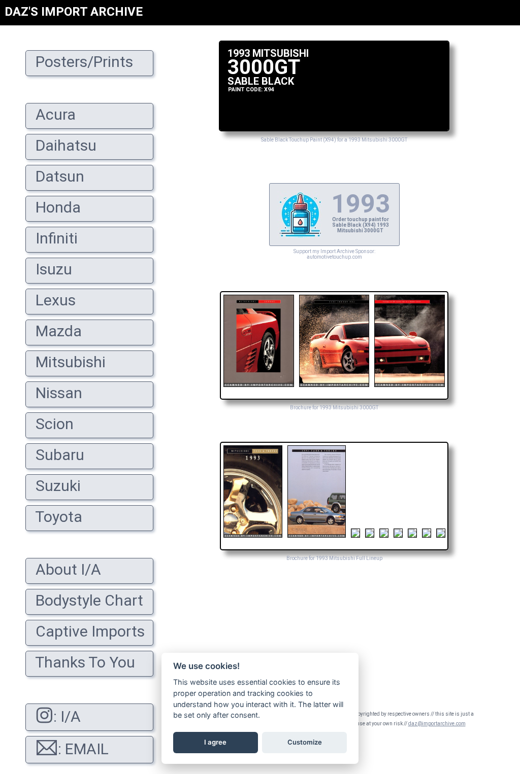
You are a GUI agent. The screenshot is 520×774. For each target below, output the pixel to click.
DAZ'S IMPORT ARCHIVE (74, 12)
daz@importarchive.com (437, 723)
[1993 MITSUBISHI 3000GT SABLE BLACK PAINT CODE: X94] (334, 128)
